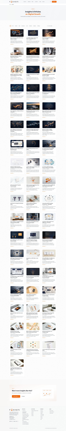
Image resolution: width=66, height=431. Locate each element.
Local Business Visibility (25, 416)
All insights (23, 396)
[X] (17, 421)
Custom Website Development (24, 412)
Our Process (42, 415)
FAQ (41, 419)
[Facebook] (11, 421)
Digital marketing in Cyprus (35, 410)
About (40, 1)
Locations (36, 1)
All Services (23, 410)
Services (25, 1)
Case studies (42, 414)
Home (10, 4)
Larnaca (32, 415)
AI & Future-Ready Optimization (24, 418)
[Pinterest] (16, 421)
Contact (43, 1)
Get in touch (15, 396)
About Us (42, 410)
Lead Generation (24, 421)
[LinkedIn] (10, 421)
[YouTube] (14, 421)
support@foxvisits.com (12, 419)
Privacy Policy (51, 410)
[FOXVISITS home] (13, 2)
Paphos (32, 414)
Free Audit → (54, 1)
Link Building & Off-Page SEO (25, 420)
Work (32, 1)
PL (50, 1)
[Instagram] (13, 421)
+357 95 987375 (11, 418)
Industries (29, 1)
